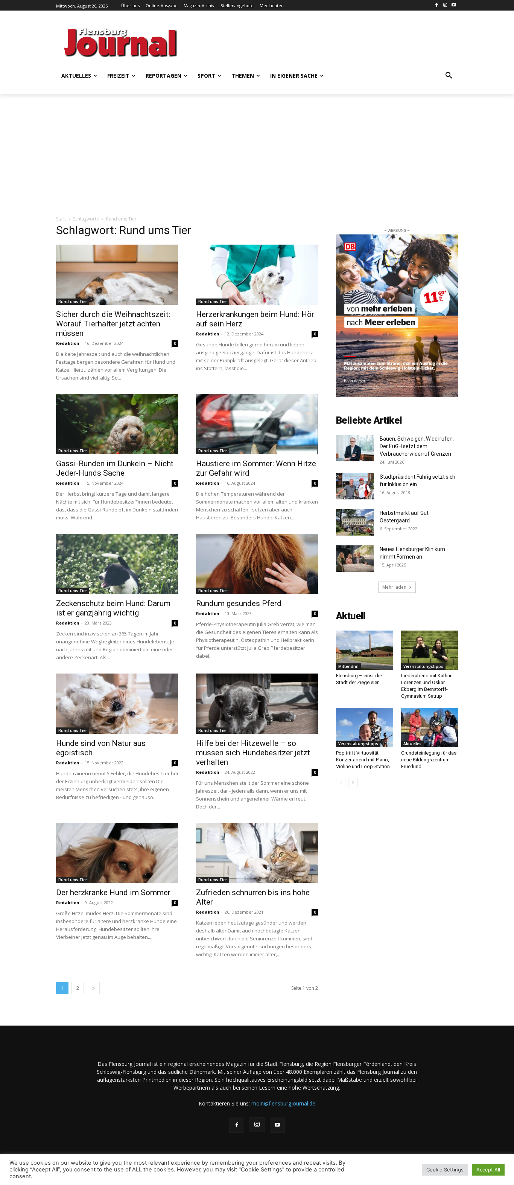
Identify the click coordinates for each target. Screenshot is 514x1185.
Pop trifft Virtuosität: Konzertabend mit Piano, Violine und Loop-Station (363, 759)
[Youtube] (453, 5)
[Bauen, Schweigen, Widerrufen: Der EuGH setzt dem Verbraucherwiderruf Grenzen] (355, 448)
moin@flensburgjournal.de (283, 1103)
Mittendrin (348, 666)
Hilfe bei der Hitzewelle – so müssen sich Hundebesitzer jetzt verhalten (253, 753)
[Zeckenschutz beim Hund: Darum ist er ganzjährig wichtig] (117, 564)
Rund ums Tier (72, 301)
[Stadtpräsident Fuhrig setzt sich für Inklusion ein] (355, 486)
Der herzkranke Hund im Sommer (113, 892)
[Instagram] (445, 5)
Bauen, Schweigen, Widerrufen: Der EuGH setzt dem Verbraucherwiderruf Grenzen (417, 446)
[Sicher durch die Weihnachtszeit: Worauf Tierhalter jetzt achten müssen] (117, 275)
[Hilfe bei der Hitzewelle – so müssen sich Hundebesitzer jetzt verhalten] (257, 704)
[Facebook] (436, 5)
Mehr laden (394, 587)
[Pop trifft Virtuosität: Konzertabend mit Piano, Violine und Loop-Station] (364, 727)
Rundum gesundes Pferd (238, 603)
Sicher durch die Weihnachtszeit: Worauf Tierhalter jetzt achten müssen (113, 324)
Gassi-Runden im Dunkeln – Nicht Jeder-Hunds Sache (114, 468)
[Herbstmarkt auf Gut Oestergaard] (355, 522)
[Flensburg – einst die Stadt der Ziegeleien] (364, 650)
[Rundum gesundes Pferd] (257, 564)
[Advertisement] (330, 41)
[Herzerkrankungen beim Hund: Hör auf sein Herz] (257, 275)
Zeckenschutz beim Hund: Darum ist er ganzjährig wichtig (113, 608)
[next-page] (93, 988)
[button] (449, 76)
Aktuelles (412, 743)
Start (61, 219)
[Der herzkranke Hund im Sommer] (117, 853)
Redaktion (67, 343)
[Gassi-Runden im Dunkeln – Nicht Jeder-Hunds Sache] (117, 424)
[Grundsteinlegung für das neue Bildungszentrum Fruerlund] (429, 727)
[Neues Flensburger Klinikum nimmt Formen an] (355, 558)
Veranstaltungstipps (423, 666)
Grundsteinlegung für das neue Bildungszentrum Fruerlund (428, 759)
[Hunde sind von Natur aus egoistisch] (117, 704)
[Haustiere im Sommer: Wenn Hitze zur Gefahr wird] (257, 424)
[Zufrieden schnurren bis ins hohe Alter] (257, 853)
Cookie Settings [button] (445, 1170)
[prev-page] (340, 782)
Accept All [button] (488, 1170)
